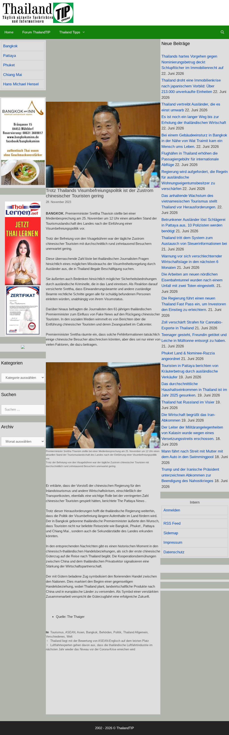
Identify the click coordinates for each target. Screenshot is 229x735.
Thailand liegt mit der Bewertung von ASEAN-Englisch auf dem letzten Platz (99, 640)
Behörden (105, 632)
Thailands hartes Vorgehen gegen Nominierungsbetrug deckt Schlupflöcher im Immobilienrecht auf (192, 62)
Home (8, 32)
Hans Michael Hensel (21, 84)
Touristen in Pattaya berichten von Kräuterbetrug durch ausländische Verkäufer (189, 371)
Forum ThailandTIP (36, 32)
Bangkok (92, 632)
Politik (117, 632)
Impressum (172, 542)
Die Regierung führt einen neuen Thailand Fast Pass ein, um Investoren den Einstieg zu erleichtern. (193, 304)
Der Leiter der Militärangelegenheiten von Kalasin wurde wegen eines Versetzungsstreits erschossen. (192, 433)
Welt (69, 636)
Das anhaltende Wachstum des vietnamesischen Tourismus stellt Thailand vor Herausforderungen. (189, 201)
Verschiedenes (55, 636)
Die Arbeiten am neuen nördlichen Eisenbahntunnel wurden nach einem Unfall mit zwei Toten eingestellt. (192, 280)
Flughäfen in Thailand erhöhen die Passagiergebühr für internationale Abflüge (190, 159)
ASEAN (70, 632)
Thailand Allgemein (135, 632)
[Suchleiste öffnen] (222, 32)
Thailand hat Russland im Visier (187, 402)
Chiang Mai (12, 75)
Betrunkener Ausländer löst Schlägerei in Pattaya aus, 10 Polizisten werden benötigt (193, 225)
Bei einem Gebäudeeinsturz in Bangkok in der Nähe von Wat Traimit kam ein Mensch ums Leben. (194, 141)
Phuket (9, 65)
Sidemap (170, 533)
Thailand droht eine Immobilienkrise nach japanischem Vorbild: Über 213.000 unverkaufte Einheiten (191, 86)
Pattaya (9, 56)
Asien (80, 632)
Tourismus (57, 632)
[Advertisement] (103, 70)
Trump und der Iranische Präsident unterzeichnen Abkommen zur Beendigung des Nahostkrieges (190, 475)
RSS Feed (171, 523)
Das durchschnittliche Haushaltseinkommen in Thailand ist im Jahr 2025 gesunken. (194, 389)
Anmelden (171, 510)
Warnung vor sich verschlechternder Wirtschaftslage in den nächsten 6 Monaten (191, 262)
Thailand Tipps (69, 32)
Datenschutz (173, 552)
